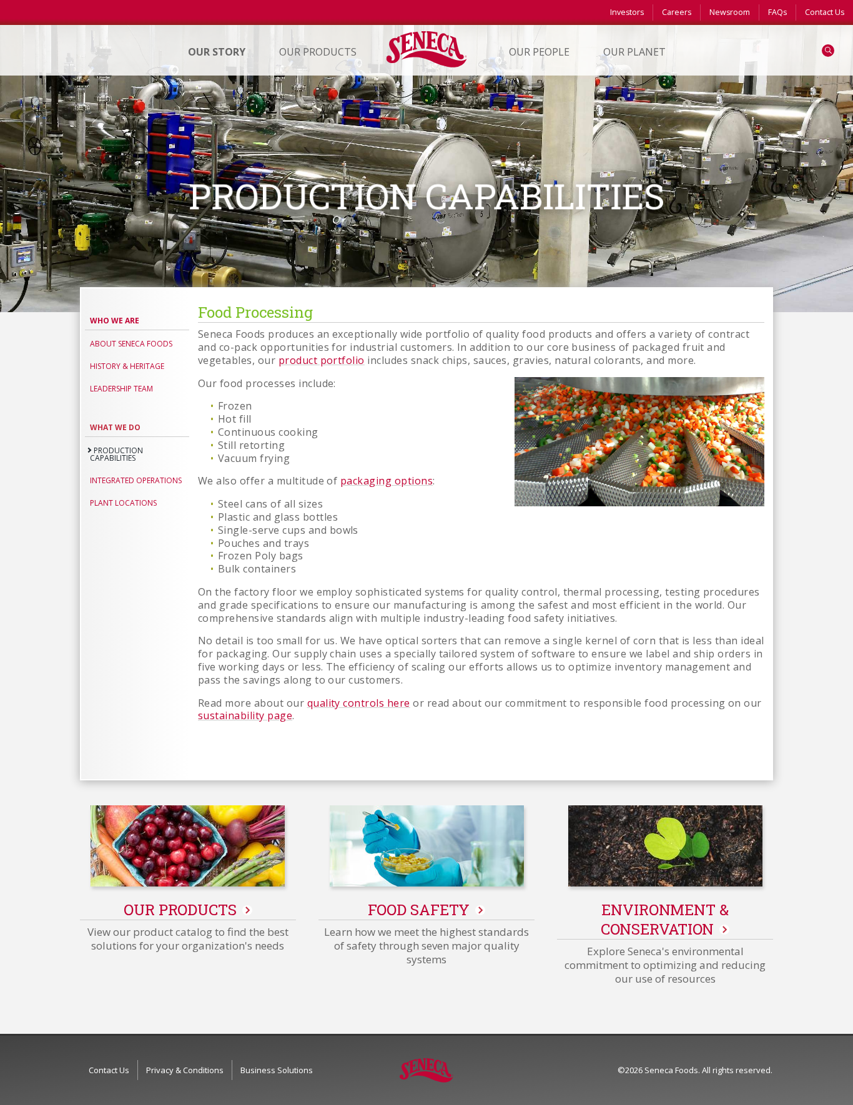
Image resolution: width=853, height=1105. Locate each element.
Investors (627, 12)
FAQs (777, 12)
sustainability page (245, 715)
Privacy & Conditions (185, 1070)
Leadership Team (121, 388)
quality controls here (358, 703)
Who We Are (114, 320)
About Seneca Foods (131, 343)
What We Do (115, 427)
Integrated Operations (136, 480)
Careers (676, 12)
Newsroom (729, 12)
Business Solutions (276, 1070)
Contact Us (824, 12)
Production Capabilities (116, 454)
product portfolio (322, 360)
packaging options (386, 481)
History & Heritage (127, 366)
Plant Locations (123, 503)
